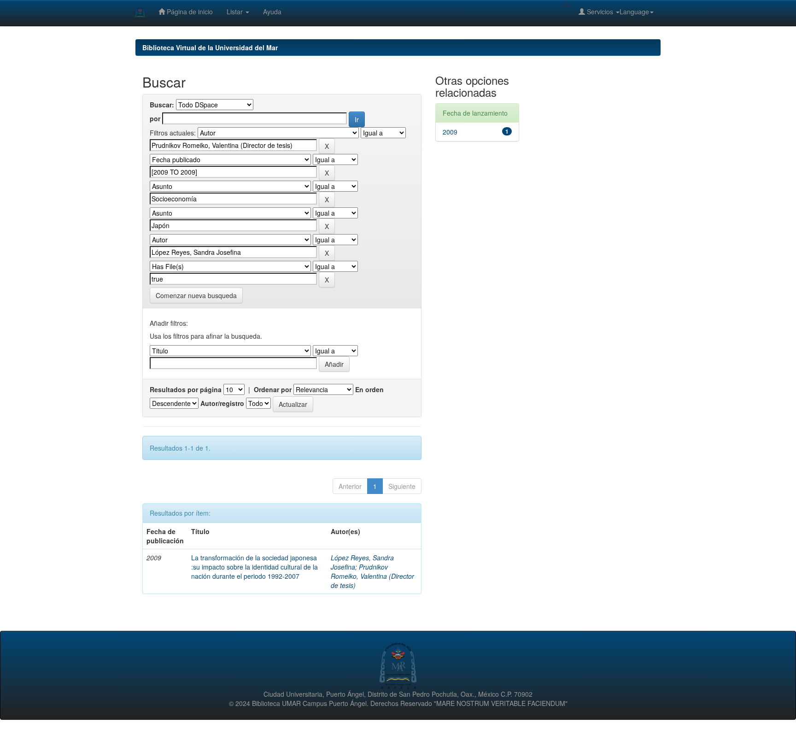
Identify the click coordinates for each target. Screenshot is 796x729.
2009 (450, 131)
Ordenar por (273, 389)
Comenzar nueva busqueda (196, 295)
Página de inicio (189, 11)
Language (634, 11)
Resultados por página (186, 389)
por (155, 118)
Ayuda (272, 11)
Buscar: (162, 104)
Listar (236, 11)
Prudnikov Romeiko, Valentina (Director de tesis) (372, 576)
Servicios (600, 11)
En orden (369, 389)
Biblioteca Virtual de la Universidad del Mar (210, 47)
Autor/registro (222, 403)
